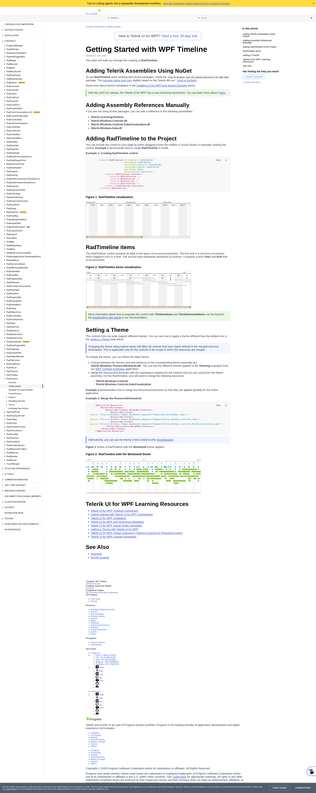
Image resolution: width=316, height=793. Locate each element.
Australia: (107, 664)
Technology (96, 735)
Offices (94, 746)
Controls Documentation (19, 24)
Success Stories (98, 642)
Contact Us (95, 653)
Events (94, 632)
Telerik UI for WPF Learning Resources (137, 504)
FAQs (93, 634)
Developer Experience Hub (103, 610)
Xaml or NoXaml (187, 80)
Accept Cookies (279, 788)
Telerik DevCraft (93, 584)
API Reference (13, 530)
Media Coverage (98, 742)
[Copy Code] (226, 160)
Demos (94, 612)
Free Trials (95, 599)
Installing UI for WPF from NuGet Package (161, 85)
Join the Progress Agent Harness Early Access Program (196, 3)
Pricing (94, 601)
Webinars (95, 623)
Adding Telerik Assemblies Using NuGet (139, 71)
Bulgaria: (107, 662)
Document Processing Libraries (23, 496)
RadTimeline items (110, 247)
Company (95, 733)
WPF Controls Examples (110, 369)
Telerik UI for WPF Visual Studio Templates (116, 525)
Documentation (97, 614)
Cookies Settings (303, 788)
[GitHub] (97, 684)
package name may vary (117, 80)
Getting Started (15, 386)
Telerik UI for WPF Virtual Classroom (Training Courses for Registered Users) (137, 533)
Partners (94, 627)
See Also (97, 547)
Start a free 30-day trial (179, 36)
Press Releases (98, 739)
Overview (12, 382)
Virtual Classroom (98, 630)
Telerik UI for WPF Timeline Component (114, 510)
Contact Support (254, 77)
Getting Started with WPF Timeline (146, 49)
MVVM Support (100, 557)
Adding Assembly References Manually (137, 105)
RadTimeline (100, 27)
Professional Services (100, 625)
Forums (94, 618)
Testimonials (96, 645)
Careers (94, 744)
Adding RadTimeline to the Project (131, 138)
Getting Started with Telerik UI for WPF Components (122, 514)
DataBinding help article (107, 317)
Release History (98, 616)
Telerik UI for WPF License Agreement (113, 536)
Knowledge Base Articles (19, 408)
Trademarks (179, 776)
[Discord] (97, 687)
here (222, 92)
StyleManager (165, 439)
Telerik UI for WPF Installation (108, 518)
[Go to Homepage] (99, 14)
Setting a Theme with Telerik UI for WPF (114, 529)
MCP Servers (92, 593)
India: (106, 660)
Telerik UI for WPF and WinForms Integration (117, 521)
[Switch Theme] (312, 18)
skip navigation (92, 14)
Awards (94, 737)
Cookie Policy (11, 789)
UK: (105, 657)
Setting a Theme (107, 330)
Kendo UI (90, 588)
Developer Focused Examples (21, 390)
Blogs (93, 621)
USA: (106, 655)
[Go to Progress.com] (94, 720)
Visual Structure (15, 393)
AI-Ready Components (108, 593)
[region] (158, 788)
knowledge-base (14, 513)
